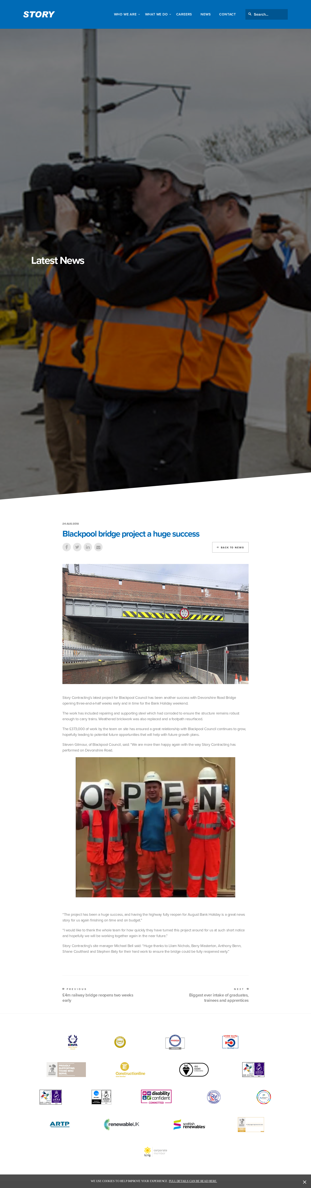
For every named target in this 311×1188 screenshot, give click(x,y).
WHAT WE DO (156, 14)
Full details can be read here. (193, 1181)
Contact (227, 14)
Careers (184, 14)
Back (232, 547)
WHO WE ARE (125, 14)
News (206, 14)
